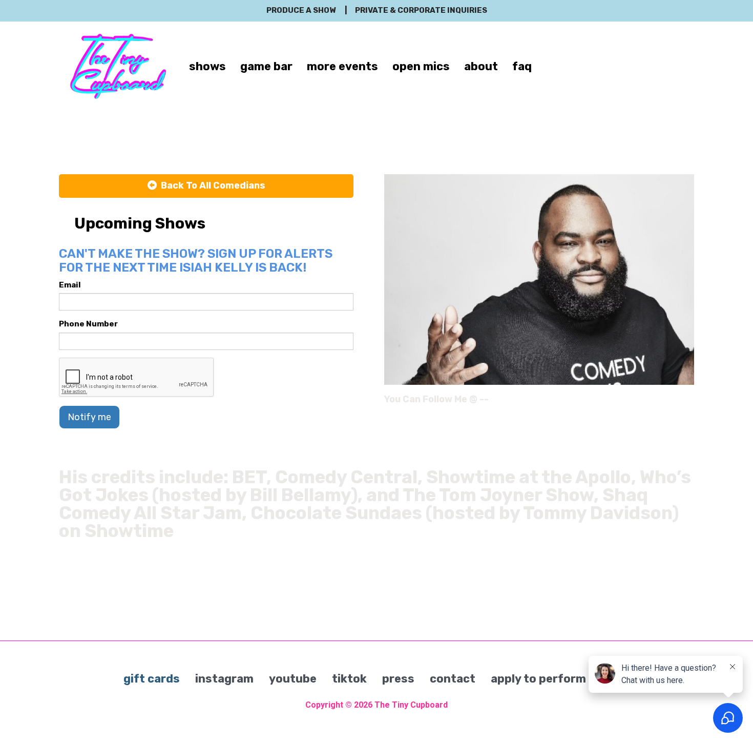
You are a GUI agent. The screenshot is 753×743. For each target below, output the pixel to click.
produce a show (301, 10)
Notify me (89, 417)
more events (342, 66)
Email (70, 285)
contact (452, 679)
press (398, 679)
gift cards (151, 679)
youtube (293, 679)
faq (522, 66)
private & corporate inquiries (421, 10)
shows (207, 66)
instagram (224, 679)
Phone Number (88, 323)
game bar (266, 66)
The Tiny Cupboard (411, 705)
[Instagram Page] (687, 402)
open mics (421, 66)
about (481, 66)
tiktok (349, 679)
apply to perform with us (560, 679)
